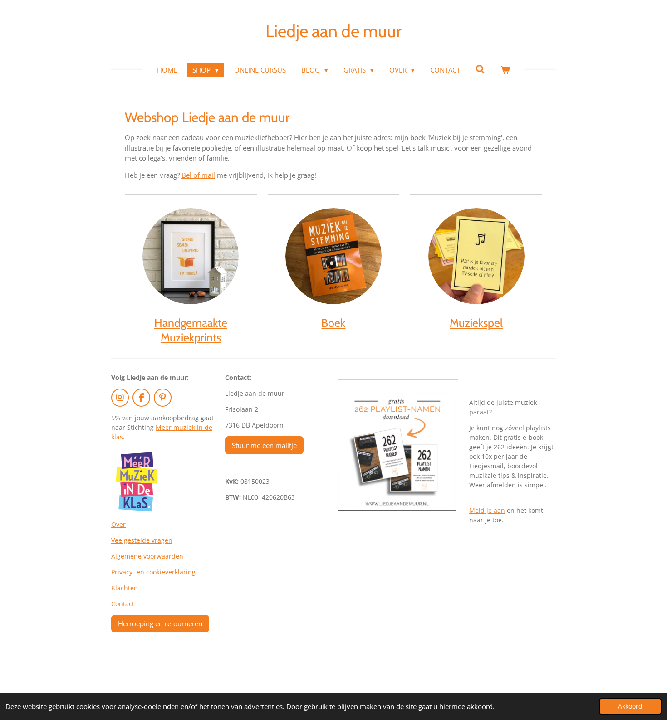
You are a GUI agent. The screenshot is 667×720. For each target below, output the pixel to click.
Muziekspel (476, 323)
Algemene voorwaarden (147, 556)
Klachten (124, 588)
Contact (122, 603)
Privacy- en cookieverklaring (153, 572)
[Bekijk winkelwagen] (505, 70)
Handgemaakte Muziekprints (190, 330)
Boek (333, 323)
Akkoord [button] (630, 706)
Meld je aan (487, 510)
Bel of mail (198, 175)
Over (118, 524)
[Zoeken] (480, 69)
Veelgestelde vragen (141, 540)
